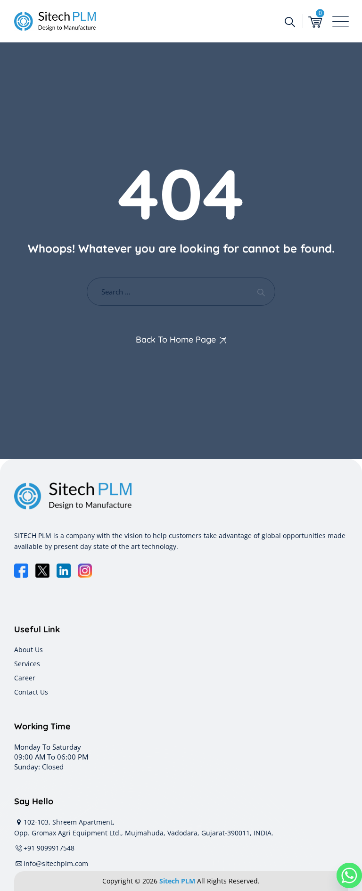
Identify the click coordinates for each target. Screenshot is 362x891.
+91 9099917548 (49, 847)
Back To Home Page (176, 339)
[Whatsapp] (349, 875)
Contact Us (31, 691)
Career (24, 677)
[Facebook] (21, 571)
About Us (28, 649)
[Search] (289, 21)
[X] (42, 571)
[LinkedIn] (64, 571)
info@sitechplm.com (56, 863)
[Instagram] (85, 571)
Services (27, 663)
